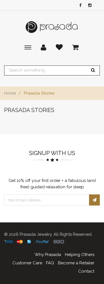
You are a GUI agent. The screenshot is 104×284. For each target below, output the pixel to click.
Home (10, 93)
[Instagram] (88, 5)
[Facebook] (79, 5)
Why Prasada (48, 254)
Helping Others (79, 254)
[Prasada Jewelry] (52, 27)
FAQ (50, 262)
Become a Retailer (76, 262)
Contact (86, 271)
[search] (93, 70)
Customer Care (27, 262)
